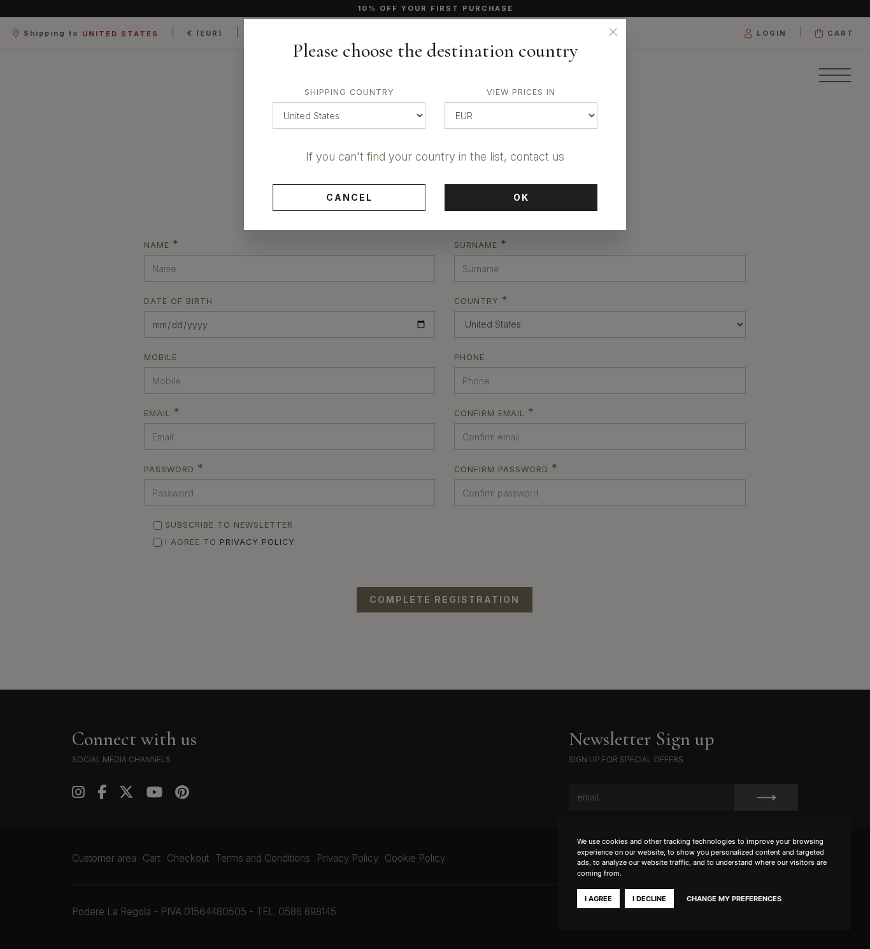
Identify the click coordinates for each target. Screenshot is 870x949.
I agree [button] (598, 898)
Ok (521, 197)
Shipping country (349, 92)
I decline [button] (649, 898)
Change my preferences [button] (734, 898)
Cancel (349, 197)
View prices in (521, 92)
